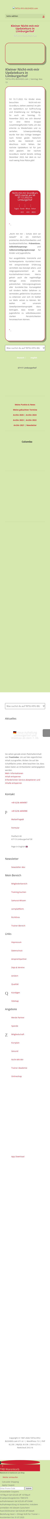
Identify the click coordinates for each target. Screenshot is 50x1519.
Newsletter (31, 425)
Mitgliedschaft (17, 1034)
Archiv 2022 (31, 420)
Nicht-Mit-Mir (17, 1059)
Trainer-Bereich (18, 925)
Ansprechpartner (19, 959)
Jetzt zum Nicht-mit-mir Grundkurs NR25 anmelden (25, 178)
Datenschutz (17, 950)
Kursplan (15, 1042)
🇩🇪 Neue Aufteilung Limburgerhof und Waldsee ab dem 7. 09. (25, 735)
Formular (15, 827)
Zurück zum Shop (19, 1473)
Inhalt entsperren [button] (13, 502)
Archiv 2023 (18, 420)
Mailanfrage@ (17, 819)
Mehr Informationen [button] (14, 499)
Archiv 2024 (31, 415)
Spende (14, 1026)
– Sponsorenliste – (25, 534)
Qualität (15, 984)
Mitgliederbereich (19, 883)
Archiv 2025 (18, 415)
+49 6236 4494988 (19, 811)
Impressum (16, 942)
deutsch (20, 357)
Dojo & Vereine (18, 967)
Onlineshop (16, 1076)
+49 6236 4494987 (19, 802)
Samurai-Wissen (18, 900)
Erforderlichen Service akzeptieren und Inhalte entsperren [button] (22, 507)
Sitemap (15, 1001)
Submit (28, 1488)
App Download (17, 1156)
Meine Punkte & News (25, 404)
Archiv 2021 (19, 425)
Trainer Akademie (19, 1068)
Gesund (14, 1051)
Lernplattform (17, 909)
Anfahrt (14, 976)
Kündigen (15, 992)
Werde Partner (17, 1017)
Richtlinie (15, 917)
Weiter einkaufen (10, 1477)
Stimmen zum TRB (25, 516)
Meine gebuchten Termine (25, 409)
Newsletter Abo (18, 867)
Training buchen (18, 892)
